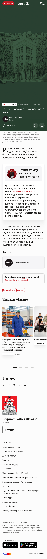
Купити (9, 429)
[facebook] (9, 385)
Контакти (6, 443)
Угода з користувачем (12, 447)
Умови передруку (10, 464)
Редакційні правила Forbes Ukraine (17, 482)
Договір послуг (9, 456)
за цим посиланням (23, 191)
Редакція (6, 486)
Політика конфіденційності (15, 473)
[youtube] (24, 385)
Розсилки (6, 469)
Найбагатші (22, 104)
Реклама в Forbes (10, 502)
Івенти (5, 460)
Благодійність (8, 506)
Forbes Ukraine (15, 118)
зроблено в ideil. (37, 554)
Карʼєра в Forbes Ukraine (12, 451)
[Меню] (42, 3)
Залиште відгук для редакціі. (16, 280)
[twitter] (3, 385)
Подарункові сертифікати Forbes (17, 511)
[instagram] (14, 385)
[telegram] (19, 385)
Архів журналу (9, 498)
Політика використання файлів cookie (19, 478)
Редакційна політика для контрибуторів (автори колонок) (20, 492)
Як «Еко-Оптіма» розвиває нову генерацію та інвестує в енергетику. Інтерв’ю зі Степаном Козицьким (16, 345)
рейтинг (20, 290)
